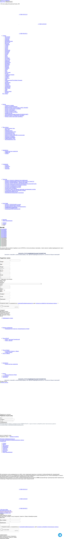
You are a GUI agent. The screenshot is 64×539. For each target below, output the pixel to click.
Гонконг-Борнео (8, 352)
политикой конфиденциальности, (25, 303)
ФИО (1, 291)
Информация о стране (7, 318)
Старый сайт (3, 441)
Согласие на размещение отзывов (13, 186)
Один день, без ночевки (6, 279)
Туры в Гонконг (6, 350)
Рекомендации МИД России (11, 191)
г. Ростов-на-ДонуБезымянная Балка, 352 (5, 510)
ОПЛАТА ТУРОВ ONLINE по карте (13, 204)
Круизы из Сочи (8, 113)
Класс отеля (3, 280)
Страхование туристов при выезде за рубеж (15, 190)
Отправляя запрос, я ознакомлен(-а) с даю (28, 303)
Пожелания (2, 299)
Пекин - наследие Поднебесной (12, 339)
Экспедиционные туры (10, 139)
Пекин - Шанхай (8, 340)
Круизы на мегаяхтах (10, 109)
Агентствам (5, 203)
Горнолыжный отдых (10, 132)
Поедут (1, 266)
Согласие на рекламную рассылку (13, 187)
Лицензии (7, 168)
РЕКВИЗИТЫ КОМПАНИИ (11, 207)
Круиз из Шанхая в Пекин (11, 374)
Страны (4, 35)
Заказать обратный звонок (6, 511)
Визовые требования (7, 327)
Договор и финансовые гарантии (12, 205)
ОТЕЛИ (6, 153)
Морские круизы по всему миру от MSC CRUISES (16, 107)
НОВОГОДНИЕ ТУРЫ (10, 138)
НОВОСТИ (7, 152)
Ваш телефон (3, 520)
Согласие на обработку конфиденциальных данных (12, 440)
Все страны (5, 93)
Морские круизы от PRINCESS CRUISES (14, 115)
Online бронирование (7, 220)
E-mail (1, 296)
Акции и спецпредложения (11, 106)
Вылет (1, 270)
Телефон (2, 294)
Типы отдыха (5, 127)
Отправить (2, 310)
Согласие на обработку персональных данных (16, 184)
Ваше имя (2, 517)
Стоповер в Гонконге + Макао (12, 351)
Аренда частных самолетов (11, 151)
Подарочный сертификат (11, 188)
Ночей (1, 275)
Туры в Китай (5, 338)
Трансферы (5, 377)
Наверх (1, 514)
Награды (7, 167)
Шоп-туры (7, 129)
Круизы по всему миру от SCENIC (13, 108)
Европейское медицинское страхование (14, 192)
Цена (1, 284)
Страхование (5, 375)
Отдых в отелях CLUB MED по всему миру (15, 135)
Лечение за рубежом (10, 136)
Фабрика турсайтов (14, 436)
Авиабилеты (5, 150)
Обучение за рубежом (10, 137)
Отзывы (7, 165)
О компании (5, 164)
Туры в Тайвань (6, 353)
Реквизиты (7, 166)
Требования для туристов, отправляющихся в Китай (17, 328)
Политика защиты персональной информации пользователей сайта (20, 183)
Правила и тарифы (9, 105)
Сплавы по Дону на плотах (11, 112)
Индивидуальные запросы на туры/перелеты (15, 206)
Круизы (4, 104)
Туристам (4, 179)
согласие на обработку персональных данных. (46, 303)
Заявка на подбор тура (5, 512)
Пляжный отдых (8, 130)
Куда (1, 264)
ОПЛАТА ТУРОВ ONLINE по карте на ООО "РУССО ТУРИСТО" (19, 181)
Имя (1, 418)
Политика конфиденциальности (7, 438)
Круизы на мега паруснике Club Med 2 (14, 116)
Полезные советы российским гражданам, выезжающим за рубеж (20, 189)
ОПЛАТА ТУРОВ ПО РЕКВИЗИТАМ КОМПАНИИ (16, 180)
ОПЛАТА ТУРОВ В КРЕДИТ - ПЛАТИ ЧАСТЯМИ (16, 182)
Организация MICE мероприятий (12, 208)
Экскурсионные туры (10, 128)
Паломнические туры (10, 133)
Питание (2, 282)
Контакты (4, 219)
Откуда (2, 261)
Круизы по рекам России (10, 111)
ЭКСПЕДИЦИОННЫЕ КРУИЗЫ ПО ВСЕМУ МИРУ (16, 114)
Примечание (3, 522)
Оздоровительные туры (10, 131)
